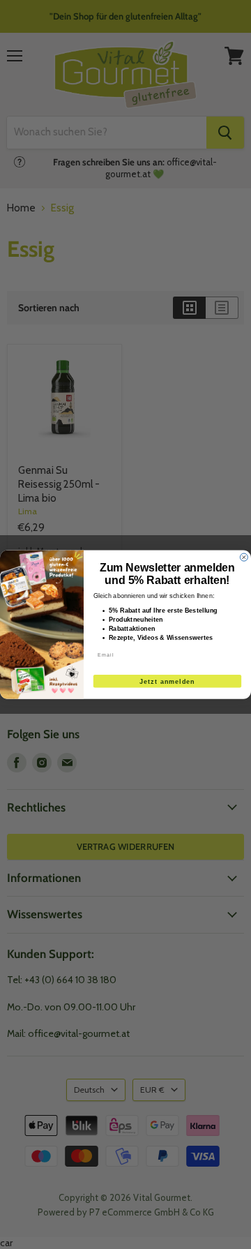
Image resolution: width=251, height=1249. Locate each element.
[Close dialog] (244, 557)
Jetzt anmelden (167, 681)
